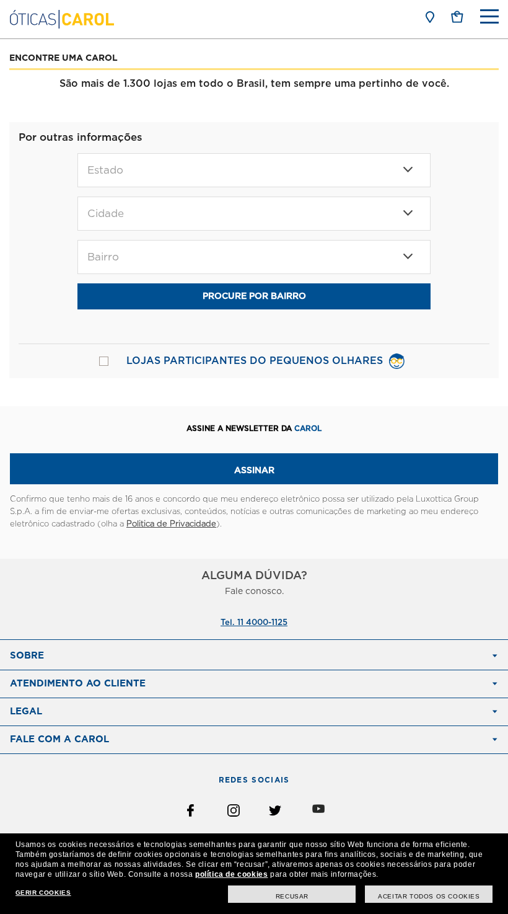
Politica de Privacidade (171, 524)
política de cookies (231, 874)
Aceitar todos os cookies (429, 896)
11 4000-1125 (262, 623)
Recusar (292, 896)
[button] (457, 16)
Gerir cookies (43, 892)
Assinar (254, 470)
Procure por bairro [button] (254, 296)
